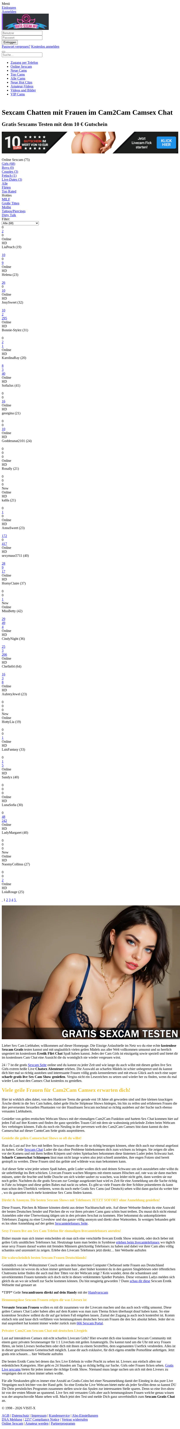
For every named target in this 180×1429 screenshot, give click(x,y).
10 (3, 255)
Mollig (6, 207)
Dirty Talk (9, 215)
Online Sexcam (21, 66)
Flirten (6, 187)
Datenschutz (20, 1415)
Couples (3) (10, 171)
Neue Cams (19, 70)
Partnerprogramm (63, 1423)
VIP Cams (18, 94)
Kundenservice (59, 1415)
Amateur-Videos (22, 86)
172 (4, 536)
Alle (5, 183)
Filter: (6, 219)
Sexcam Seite (37, 1065)
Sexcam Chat (33, 1149)
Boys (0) (8, 167)
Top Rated (9, 191)
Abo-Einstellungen (85, 1415)
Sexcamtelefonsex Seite (71, 1223)
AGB (5, 1415)
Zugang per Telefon (24, 62)
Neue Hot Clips (21, 82)
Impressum (39, 1415)
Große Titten (10, 203)
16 (3, 674)
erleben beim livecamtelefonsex (138, 1242)
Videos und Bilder (23, 90)
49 (3, 623)
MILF (6, 199)
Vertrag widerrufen (75, 1419)
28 (3, 563)
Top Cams (18, 74)
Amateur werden (37, 1423)
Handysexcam (98, 1292)
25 (3, 646)
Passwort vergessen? (16, 46)
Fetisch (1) (9, 175)
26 (3, 282)
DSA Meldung (12, 1419)
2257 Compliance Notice (42, 1419)
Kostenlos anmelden (45, 46)
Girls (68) (8, 164)
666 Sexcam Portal (90, 1323)
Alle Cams (18, 78)
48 (3, 817)
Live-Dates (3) (12, 179)
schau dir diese (140, 1281)
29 (3, 619)
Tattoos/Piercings (13, 211)
